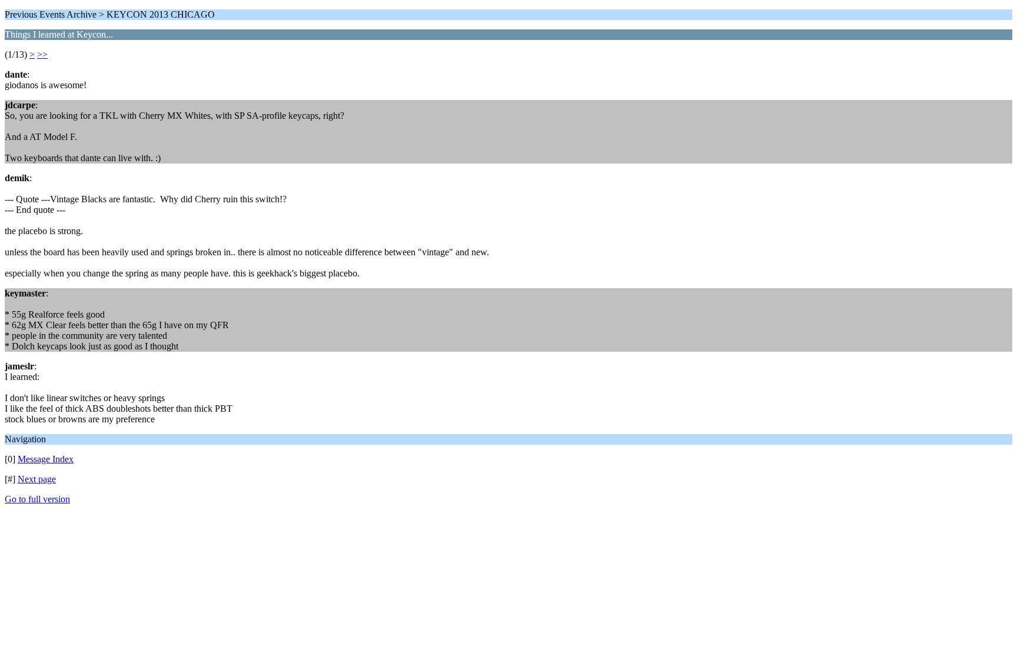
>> (42, 54)
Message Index (46, 459)
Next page (37, 479)
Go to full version (37, 499)
